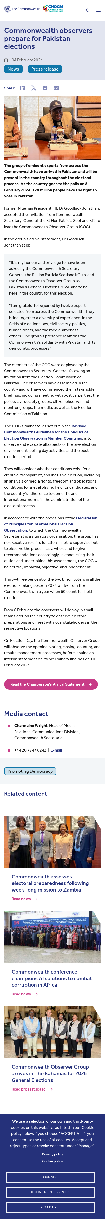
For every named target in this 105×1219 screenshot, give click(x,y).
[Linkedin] (22, 88)
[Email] (56, 88)
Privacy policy (52, 1154)
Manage (50, 1177)
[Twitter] (33, 88)
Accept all (50, 1207)
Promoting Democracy (30, 771)
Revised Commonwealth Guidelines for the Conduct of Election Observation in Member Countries (46, 432)
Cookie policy (52, 1161)
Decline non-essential (50, 1192)
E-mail (56, 750)
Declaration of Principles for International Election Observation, (50, 524)
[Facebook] (45, 88)
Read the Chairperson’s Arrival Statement (47, 684)
